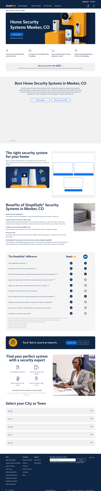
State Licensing (81, 490)
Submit (81, 460)
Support (36, 457)
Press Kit (25, 466)
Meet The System (11, 460)
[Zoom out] (90, 110)
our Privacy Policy (79, 462)
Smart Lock (9, 469)
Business (92, 1)
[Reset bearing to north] (90, 112)
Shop (7, 457)
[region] (50, 124)
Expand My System (11, 478)
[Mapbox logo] (13, 141)
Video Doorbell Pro (11, 472)
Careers (25, 463)
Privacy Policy (73, 490)
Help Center (37, 463)
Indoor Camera (10, 466)
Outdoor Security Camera (13, 463)
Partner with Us (27, 469)
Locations (25, 472)
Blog (24, 475)
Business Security (11, 484)
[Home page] (11, 6)
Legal (69, 490)
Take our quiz (71, 342)
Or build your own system (16, 38)
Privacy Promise (27, 460)
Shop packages (40, 100)
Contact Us (37, 460)
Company (25, 457)
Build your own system (60, 100)
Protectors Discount (11, 475)
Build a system (83, 342)
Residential (85, 1)
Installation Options (11, 481)
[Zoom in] (90, 108)
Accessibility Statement (89, 490)
